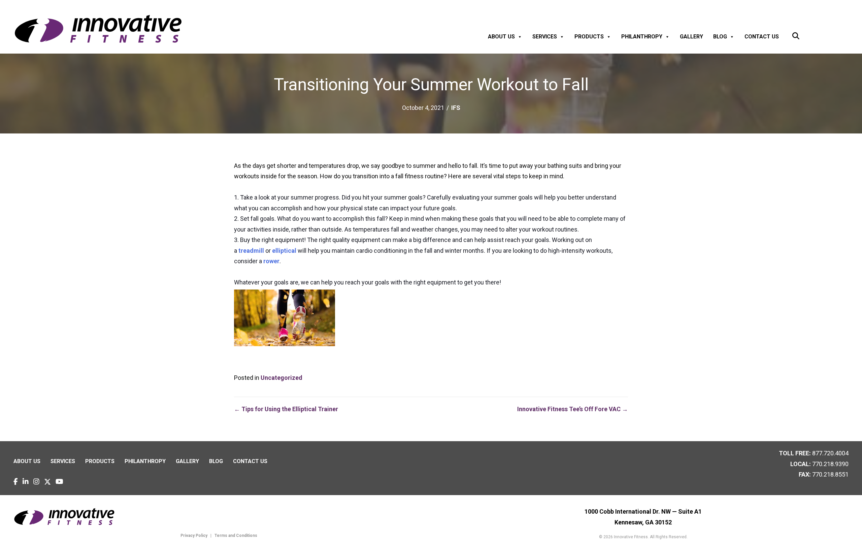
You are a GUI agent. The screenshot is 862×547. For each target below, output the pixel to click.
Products (589, 36)
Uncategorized (281, 377)
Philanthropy (641, 36)
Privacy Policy (193, 535)
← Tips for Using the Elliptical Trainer (286, 409)
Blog (720, 36)
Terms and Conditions (235, 535)
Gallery (691, 36)
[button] (796, 36)
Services (544, 36)
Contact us (761, 36)
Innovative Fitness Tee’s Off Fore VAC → (572, 409)
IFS (455, 107)
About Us (501, 36)
